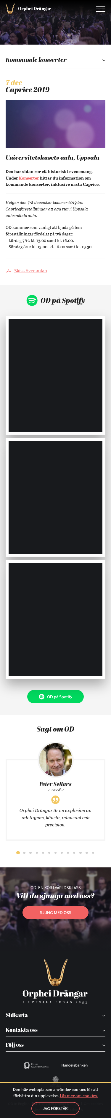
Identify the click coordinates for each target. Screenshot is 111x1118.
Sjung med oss (55, 912)
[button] (18, 853)
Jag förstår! (55, 1108)
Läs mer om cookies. (79, 1095)
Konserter (29, 178)
